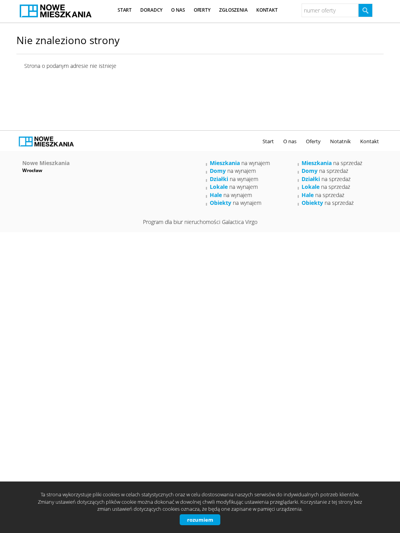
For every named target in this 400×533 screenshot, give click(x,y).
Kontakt (267, 10)
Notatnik (340, 141)
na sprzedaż (332, 163)
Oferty (202, 10)
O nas (178, 10)
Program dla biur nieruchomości (182, 222)
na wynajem (240, 163)
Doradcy (151, 10)
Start (125, 10)
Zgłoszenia (233, 10)
